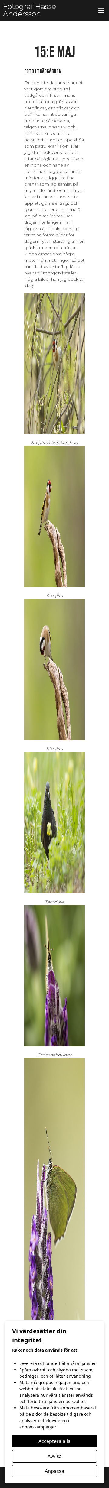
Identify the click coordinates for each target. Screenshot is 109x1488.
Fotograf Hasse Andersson (29, 10)
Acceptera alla (54, 1441)
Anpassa (54, 1471)
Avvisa (55, 1456)
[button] (101, 10)
